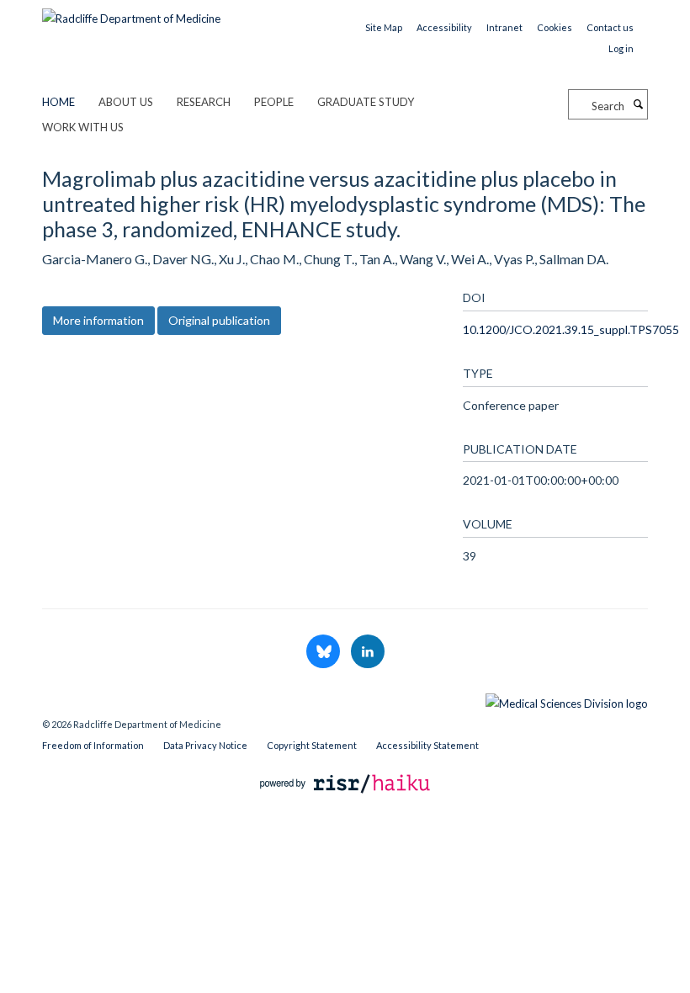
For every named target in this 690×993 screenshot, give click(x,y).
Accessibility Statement (427, 745)
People (274, 102)
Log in (621, 48)
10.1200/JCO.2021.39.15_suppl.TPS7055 (571, 329)
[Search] (638, 104)
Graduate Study (365, 102)
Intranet (504, 27)
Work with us (83, 127)
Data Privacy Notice (205, 745)
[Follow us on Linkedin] (368, 652)
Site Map (383, 27)
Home (58, 102)
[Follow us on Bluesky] (324, 652)
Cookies (554, 27)
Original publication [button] (219, 320)
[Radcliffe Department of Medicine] (131, 12)
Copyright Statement (312, 745)
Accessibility (444, 27)
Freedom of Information (93, 745)
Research (204, 102)
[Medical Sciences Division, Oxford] (345, 699)
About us (125, 102)
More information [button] (98, 320)
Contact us (610, 27)
